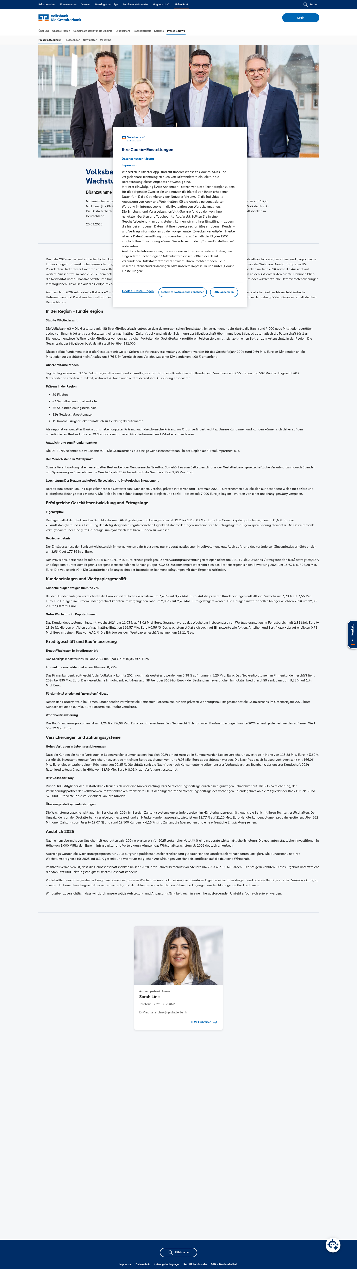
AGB (213, 1264)
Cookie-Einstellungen (138, 291)
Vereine (85, 4)
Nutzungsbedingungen (167, 1264)
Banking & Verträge (106, 4)
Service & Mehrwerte (135, 4)
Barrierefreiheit (228, 1264)
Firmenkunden (68, 4)
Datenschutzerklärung (138, 159)
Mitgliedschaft (161, 4)
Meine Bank (181, 4)
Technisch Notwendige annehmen (182, 292)
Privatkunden (46, 4)
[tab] (44, 31)
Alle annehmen (224, 292)
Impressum (125, 1264)
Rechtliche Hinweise (195, 1264)
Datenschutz (143, 1264)
